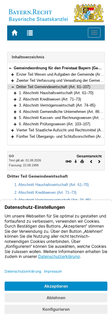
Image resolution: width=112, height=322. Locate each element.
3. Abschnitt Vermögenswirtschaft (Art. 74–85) (57, 105)
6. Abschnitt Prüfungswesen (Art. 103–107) (54, 124)
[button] (10, 68)
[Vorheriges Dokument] (91, 161)
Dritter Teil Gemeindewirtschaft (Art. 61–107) (53, 87)
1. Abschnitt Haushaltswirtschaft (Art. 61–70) (56, 93)
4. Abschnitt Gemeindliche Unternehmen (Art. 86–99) (63, 111)
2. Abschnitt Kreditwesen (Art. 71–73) (50, 99)
